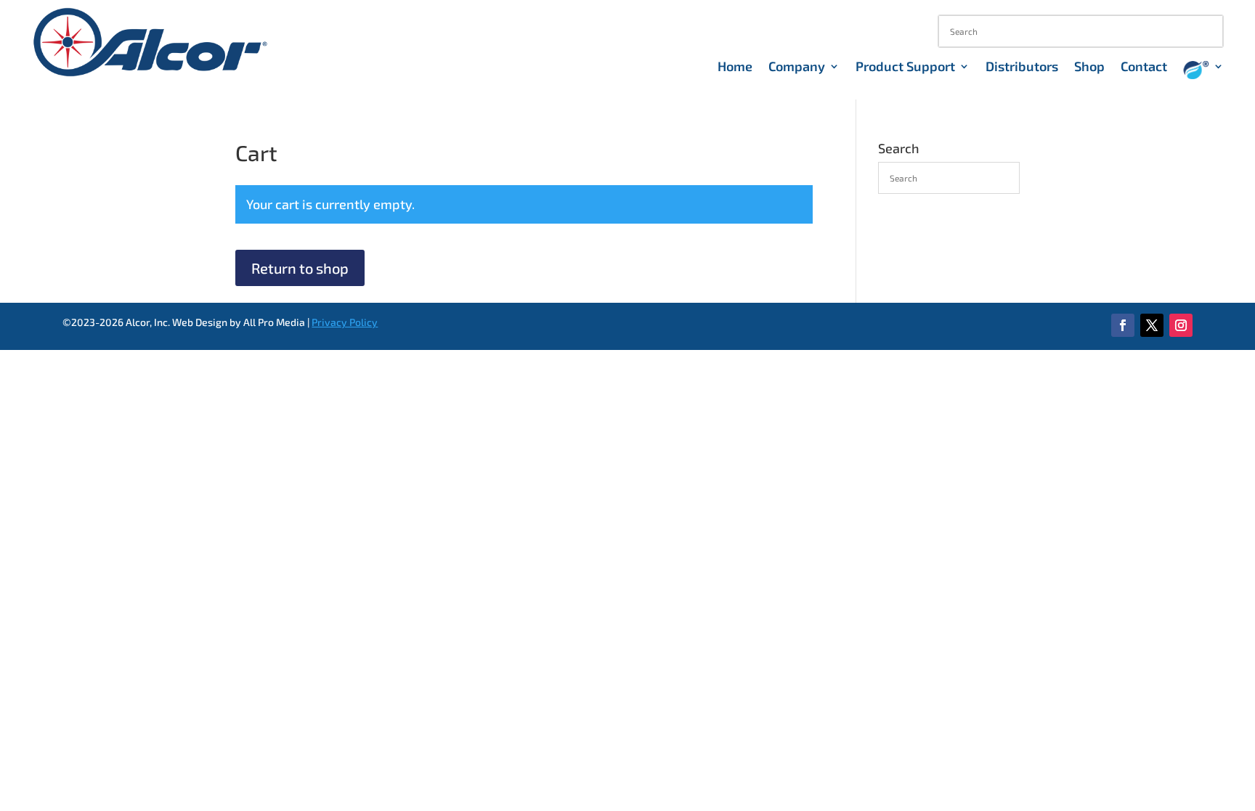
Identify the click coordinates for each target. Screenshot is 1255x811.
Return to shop (300, 268)
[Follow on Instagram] (1181, 325)
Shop (1089, 67)
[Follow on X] (1151, 325)
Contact (1144, 67)
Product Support (905, 67)
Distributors (1022, 67)
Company (796, 67)
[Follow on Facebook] (1122, 325)
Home (735, 67)
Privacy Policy (345, 322)
